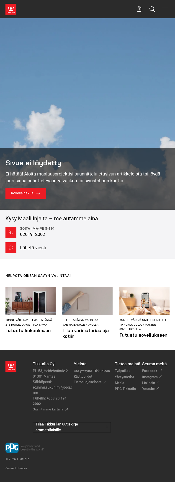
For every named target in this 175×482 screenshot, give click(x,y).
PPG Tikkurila (125, 389)
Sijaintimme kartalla (48, 409)
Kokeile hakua (22, 193)
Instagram (150, 377)
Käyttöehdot (83, 376)
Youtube (148, 389)
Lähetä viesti (33, 247)
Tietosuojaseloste (88, 382)
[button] (139, 9)
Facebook (149, 371)
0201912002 (32, 234)
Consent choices (16, 468)
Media (119, 383)
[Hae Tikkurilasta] (152, 9)
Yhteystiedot (124, 377)
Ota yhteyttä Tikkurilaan (92, 371)
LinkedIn (148, 383)
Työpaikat (122, 371)
